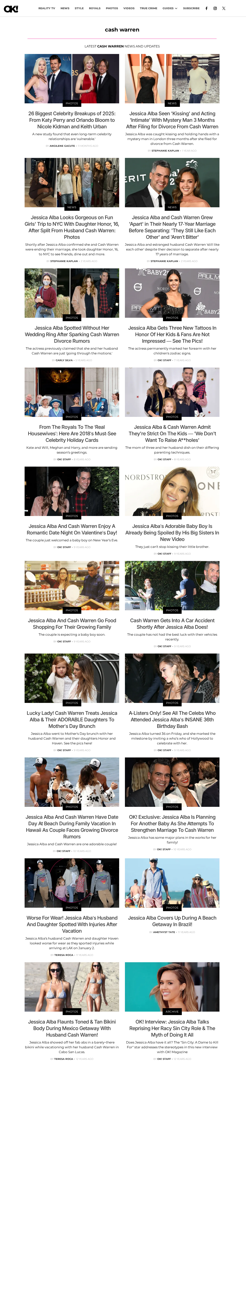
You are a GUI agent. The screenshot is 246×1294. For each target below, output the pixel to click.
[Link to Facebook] (206, 8)
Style (79, 8)
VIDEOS (129, 8)
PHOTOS (112, 8)
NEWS (65, 8)
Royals (95, 8)
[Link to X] (223, 8)
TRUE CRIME (148, 8)
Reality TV (46, 8)
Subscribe (191, 8)
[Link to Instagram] (215, 8)
